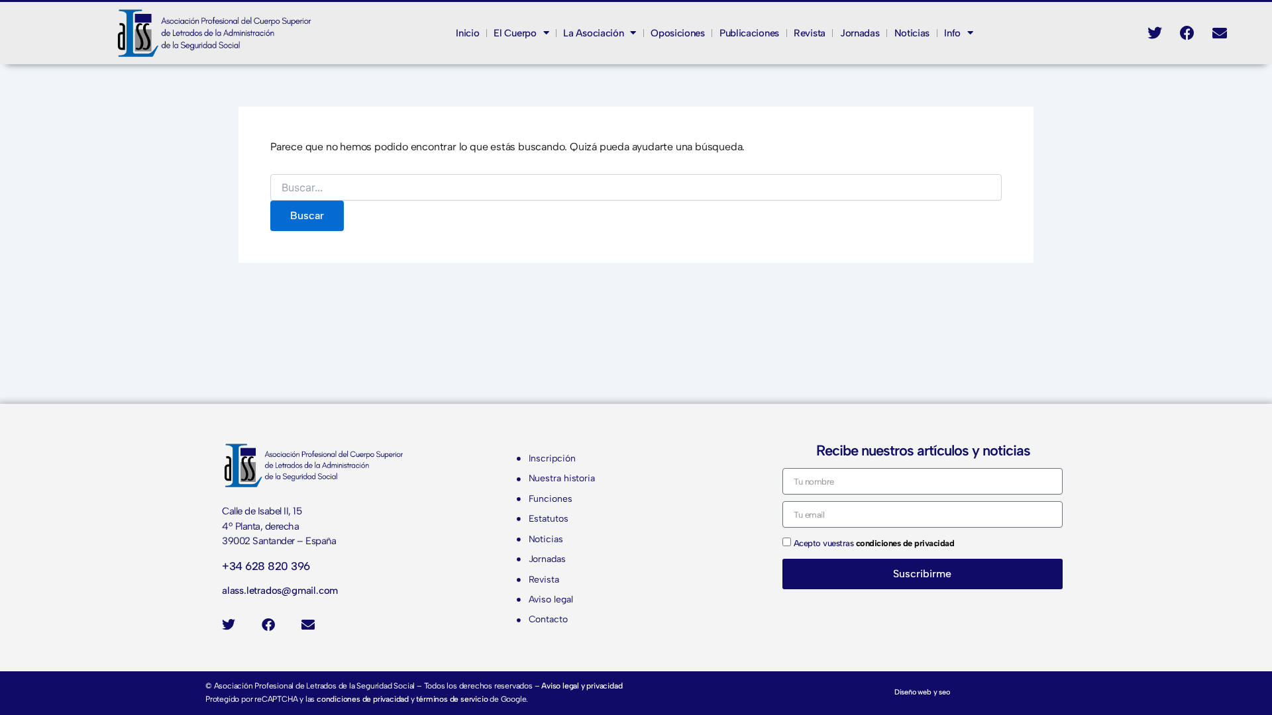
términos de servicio (452, 699)
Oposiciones (678, 33)
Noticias (912, 33)
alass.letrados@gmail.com (280, 590)
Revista (809, 33)
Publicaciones (749, 33)
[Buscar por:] (636, 188)
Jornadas (860, 33)
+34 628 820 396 (266, 566)
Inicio (467, 33)
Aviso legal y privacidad (581, 686)
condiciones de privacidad (363, 699)
